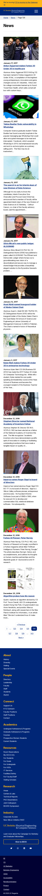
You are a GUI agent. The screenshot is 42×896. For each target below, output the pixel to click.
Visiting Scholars (9, 780)
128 (16, 633)
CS (4, 862)
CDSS (5, 874)
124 (21, 629)
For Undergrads (9, 764)
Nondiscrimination (9, 882)
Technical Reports (10, 797)
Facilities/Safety (9, 773)
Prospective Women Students (15, 738)
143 (31, 633)
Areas (5, 790)
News (13, 18)
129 (23, 633)
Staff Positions (9, 715)
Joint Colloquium (9, 803)
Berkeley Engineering (11, 870)
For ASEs (7, 767)
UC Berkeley (7, 866)
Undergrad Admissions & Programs (16, 729)
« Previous (21, 624)
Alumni (6, 695)
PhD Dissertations (10, 800)
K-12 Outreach (9, 709)
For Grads (7, 761)
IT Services (7, 770)
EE (4, 858)
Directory (7, 679)
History (6, 659)
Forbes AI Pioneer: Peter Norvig (18, 538)
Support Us (7, 706)
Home (5, 18)
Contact (6, 718)
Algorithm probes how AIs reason (19, 596)
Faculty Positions (10, 712)
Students (6, 692)
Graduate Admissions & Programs (16, 732)
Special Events (9, 669)
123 (14, 629)
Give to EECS (21, 842)
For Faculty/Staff (10, 777)
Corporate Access (10, 817)
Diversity (6, 662)
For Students (8, 758)
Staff (5, 689)
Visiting (6, 665)
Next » (21, 637)
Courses (6, 735)
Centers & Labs (9, 794)
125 (27, 629)
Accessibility (7, 878)
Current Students (10, 741)
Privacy (6, 885)
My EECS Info (9, 755)
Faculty (6, 686)
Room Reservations (11, 752)
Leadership (7, 682)
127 (10, 633)
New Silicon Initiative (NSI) (13, 820)
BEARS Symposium (11, 806)
